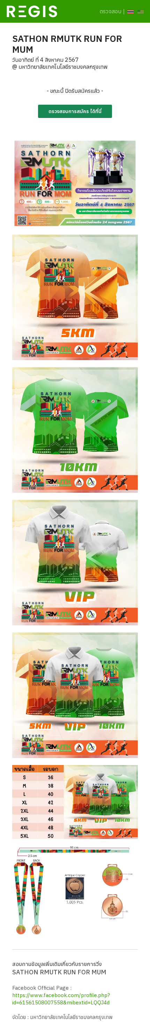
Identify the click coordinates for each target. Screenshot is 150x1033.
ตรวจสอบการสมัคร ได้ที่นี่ (75, 111)
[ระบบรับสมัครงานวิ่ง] (32, 9)
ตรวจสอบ (110, 11)
